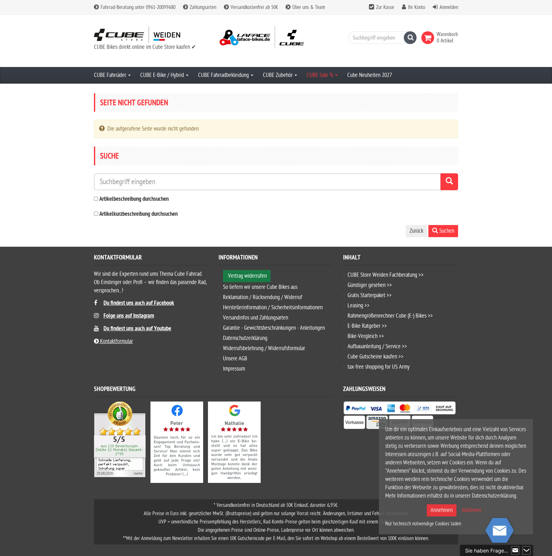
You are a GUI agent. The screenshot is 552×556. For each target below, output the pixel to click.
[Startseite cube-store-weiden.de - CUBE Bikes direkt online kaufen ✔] (151, 34)
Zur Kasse (385, 7)
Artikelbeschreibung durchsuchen (134, 199)
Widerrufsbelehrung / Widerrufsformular (264, 348)
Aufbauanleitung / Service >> (377, 346)
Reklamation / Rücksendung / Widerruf (262, 297)
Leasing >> (359, 305)
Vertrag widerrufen (247, 276)
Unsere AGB (235, 358)
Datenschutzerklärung (245, 338)
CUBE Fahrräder (110, 75)
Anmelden (449, 7)
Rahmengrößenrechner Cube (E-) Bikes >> (390, 315)
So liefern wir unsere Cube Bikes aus (260, 287)
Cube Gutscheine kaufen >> (375, 356)
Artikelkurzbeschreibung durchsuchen (138, 214)
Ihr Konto (416, 7)
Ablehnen (471, 510)
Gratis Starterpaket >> (370, 295)
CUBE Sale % (320, 75)
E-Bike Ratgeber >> (367, 326)
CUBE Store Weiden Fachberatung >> (386, 275)
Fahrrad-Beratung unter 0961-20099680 (137, 7)
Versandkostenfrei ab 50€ (253, 7)
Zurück (416, 231)
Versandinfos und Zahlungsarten (255, 317)
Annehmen (442, 510)
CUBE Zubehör (278, 75)
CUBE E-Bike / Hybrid (162, 75)
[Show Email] (515, 550)
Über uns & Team (308, 7)
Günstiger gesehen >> (370, 285)
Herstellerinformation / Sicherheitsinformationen (273, 307)
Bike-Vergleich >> (366, 336)
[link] (429, 37)
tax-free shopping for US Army (379, 367)
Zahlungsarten (202, 7)
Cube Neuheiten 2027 (369, 75)
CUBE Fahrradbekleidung (224, 75)
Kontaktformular (116, 341)
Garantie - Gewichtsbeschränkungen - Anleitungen (274, 328)
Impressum (234, 368)
